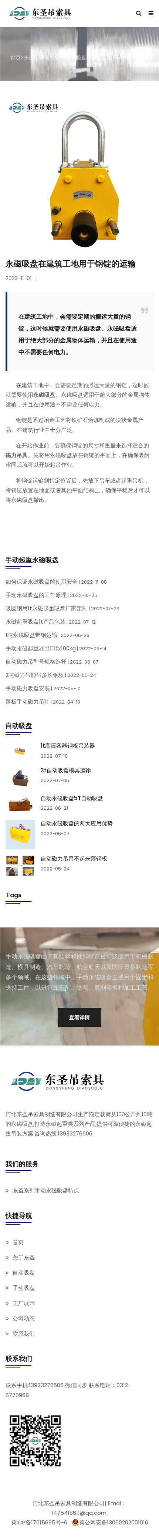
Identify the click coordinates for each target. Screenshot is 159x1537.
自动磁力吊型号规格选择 (52, 661)
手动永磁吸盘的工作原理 (51, 595)
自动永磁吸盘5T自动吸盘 (72, 798)
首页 (15, 57)
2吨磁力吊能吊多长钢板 (51, 675)
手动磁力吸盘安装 (43, 688)
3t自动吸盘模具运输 (66, 770)
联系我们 (24, 1334)
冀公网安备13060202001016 (113, 1522)
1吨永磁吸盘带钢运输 (47, 635)
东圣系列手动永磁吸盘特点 (46, 1190)
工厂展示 (24, 1303)
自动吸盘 (24, 1272)
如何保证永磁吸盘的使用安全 (56, 581)
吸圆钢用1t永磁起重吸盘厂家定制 (62, 608)
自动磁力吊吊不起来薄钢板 (74, 858)
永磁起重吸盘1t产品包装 (51, 621)
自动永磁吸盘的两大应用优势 (77, 823)
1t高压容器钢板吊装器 (68, 745)
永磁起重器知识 (42, 57)
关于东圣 (24, 1257)
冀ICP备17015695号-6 (39, 1522)
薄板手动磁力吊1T (43, 701)
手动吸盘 (24, 1288)
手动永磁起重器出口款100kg (56, 648)
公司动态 (24, 1318)
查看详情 (79, 1017)
